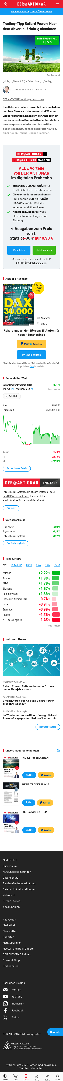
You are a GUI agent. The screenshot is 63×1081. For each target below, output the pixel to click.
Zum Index (11, 508)
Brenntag (7, 609)
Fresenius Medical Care (15, 599)
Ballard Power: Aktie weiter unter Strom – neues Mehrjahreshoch (28, 688)
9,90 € (28, 802)
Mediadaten (10, 860)
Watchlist (13, 396)
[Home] (36, 1076)
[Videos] (5, 1076)
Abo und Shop (11, 960)
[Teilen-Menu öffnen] (47, 1076)
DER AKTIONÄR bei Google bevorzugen (23, 99)
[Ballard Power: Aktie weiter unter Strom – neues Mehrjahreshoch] (31, 660)
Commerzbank (10, 594)
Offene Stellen (11, 900)
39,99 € (29, 774)
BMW (5, 583)
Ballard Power (34, 81)
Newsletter (10, 931)
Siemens (7, 588)
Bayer (6, 604)
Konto (32, 366)
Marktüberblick (12, 942)
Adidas (6, 578)
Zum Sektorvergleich (15, 543)
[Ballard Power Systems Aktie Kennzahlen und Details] (31, 430)
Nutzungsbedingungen (17, 871)
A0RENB (7, 389)
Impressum (10, 865)
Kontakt (16, 989)
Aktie (6, 81)
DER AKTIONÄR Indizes (17, 954)
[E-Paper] (26, 1076)
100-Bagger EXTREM (34, 811)
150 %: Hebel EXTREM (35, 757)
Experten (8, 936)
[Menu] (58, 4)
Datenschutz (10, 877)
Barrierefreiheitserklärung (19, 883)
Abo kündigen (11, 906)
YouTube (17, 996)
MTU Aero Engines (12, 620)
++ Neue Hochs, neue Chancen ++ (31, 11)
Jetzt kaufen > (44, 250)
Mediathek (9, 925)
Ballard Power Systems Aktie (17, 384)
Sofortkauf (37, 344)
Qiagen (6, 614)
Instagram (18, 1003)
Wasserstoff (18, 81)
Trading (47, 81)
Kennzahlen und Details (17, 468)
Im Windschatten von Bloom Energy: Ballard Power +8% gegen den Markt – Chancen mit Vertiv (30, 716)
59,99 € (29, 829)
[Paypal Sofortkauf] (46, 775)
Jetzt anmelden (37, 263)
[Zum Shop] (15, 1076)
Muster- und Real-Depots (18, 948)
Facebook (17, 1010)
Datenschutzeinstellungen (19, 889)
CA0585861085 (23, 389)
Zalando (7, 573)
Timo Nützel (39, 89)
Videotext (9, 895)
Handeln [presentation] (55, 1032)
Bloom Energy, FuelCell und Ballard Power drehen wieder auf (28, 702)
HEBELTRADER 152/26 (35, 784)
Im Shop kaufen (31, 354)
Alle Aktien (9, 919)
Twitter (16, 1017)
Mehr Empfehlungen (47, 726)
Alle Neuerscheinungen (52, 750)
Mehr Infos (19, 250)
